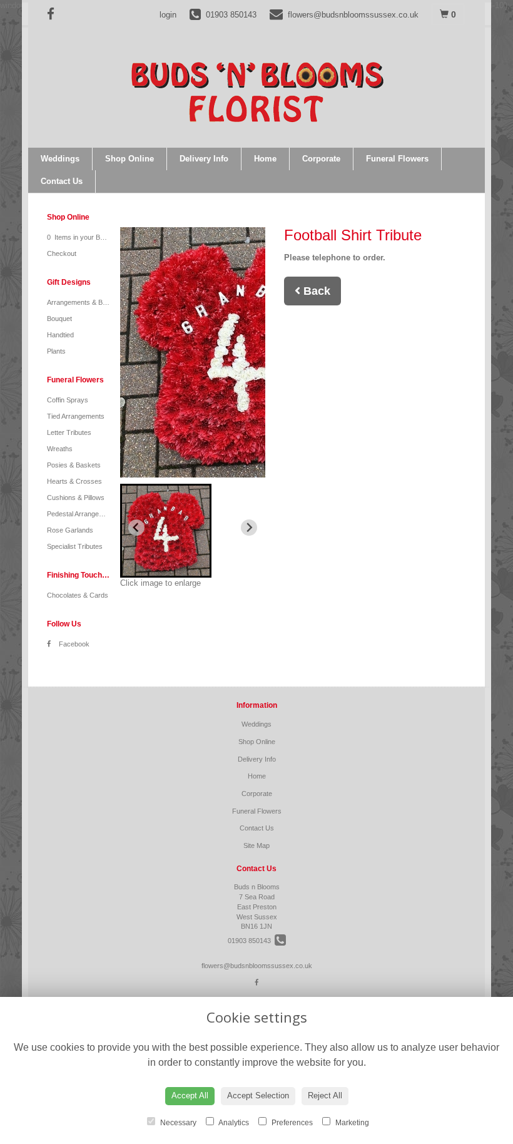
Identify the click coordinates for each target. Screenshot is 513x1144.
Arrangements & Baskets (85, 302)
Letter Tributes (69, 432)
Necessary (177, 1122)
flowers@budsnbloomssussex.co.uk (256, 965)
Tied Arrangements (75, 416)
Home (265, 158)
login (168, 14)
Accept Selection (258, 1095)
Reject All (325, 1095)
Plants (56, 351)
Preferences (291, 1122)
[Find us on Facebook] (54, 14)
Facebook (73, 644)
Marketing (351, 1122)
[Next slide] (249, 527)
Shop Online (129, 158)
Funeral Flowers (397, 158)
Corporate (321, 158)
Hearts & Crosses (74, 481)
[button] (165, 531)
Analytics (233, 1122)
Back (315, 291)
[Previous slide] (136, 527)
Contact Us (62, 181)
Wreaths (60, 448)
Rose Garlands (70, 530)
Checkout (61, 253)
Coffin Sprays (67, 400)
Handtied (60, 335)
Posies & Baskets (74, 465)
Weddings (60, 158)
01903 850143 (251, 940)
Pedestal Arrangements (82, 514)
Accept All (189, 1095)
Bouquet (59, 318)
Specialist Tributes (75, 546)
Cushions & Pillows (75, 497)
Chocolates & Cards (77, 595)
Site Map (256, 845)
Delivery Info (204, 158)
